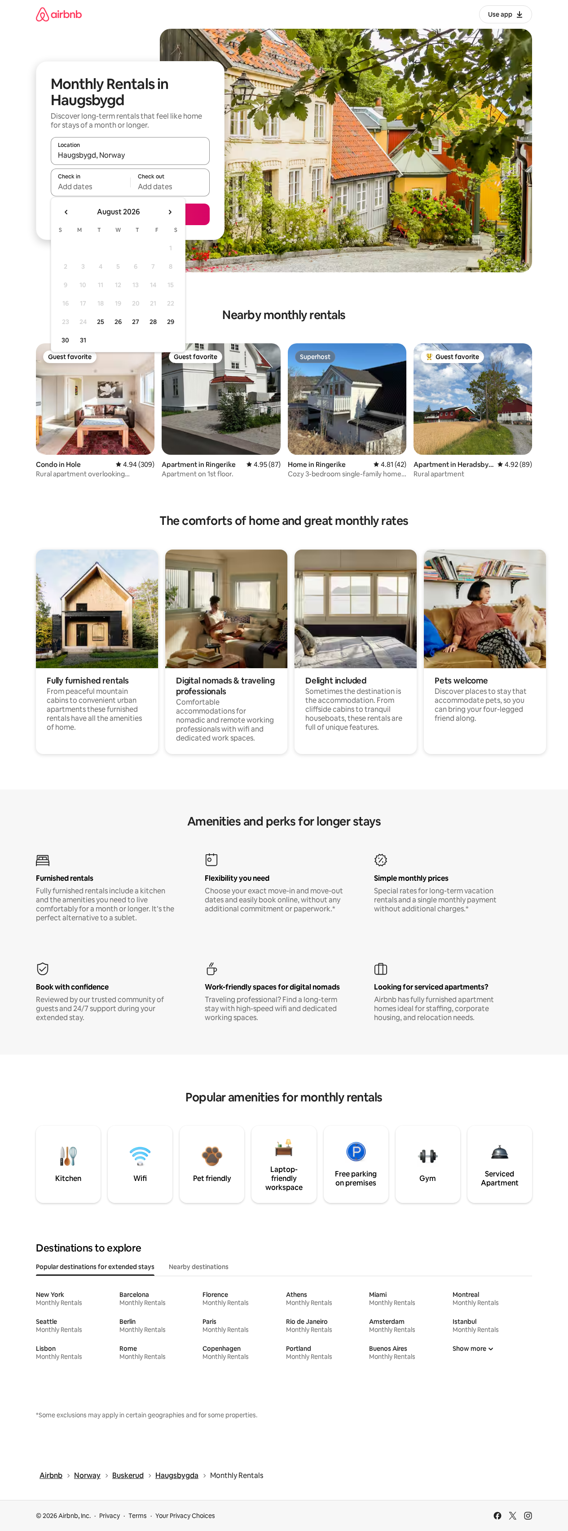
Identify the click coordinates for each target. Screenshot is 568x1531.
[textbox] (90, 186)
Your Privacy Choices (185, 1516)
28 (153, 322)
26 (118, 322)
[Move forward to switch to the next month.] (169, 212)
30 (65, 340)
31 (83, 340)
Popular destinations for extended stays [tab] (95, 1267)
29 (170, 322)
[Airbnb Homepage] (59, 14)
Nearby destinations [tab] (199, 1267)
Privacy (109, 1516)
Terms (137, 1516)
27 (135, 322)
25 (100, 322)
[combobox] (130, 155)
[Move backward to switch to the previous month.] (66, 212)
